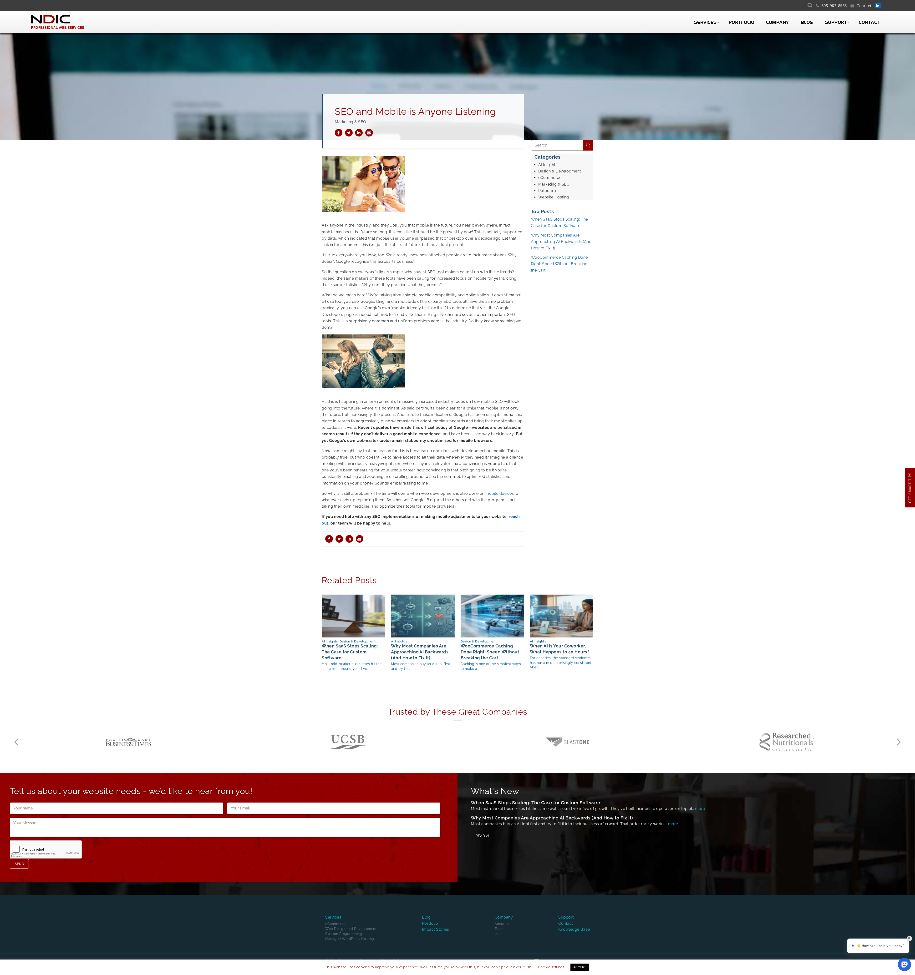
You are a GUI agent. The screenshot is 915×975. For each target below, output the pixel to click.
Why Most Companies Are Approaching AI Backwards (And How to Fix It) (561, 241)
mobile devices (499, 493)
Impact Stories (435, 929)
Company (777, 22)
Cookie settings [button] (551, 967)
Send (19, 864)
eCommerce (550, 177)
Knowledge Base (574, 929)
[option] (128, 742)
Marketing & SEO (554, 184)
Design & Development (559, 171)
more (700, 808)
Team (499, 929)
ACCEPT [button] (579, 967)
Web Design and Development (350, 929)
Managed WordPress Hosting (349, 939)
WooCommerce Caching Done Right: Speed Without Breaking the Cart (559, 264)
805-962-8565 (834, 6)
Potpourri (547, 190)
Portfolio (741, 22)
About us (502, 924)
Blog (807, 22)
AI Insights (548, 164)
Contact (864, 6)
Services (705, 22)
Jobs (499, 934)
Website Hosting (553, 197)
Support (836, 22)
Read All (484, 836)
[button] (16, 742)
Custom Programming (343, 934)
